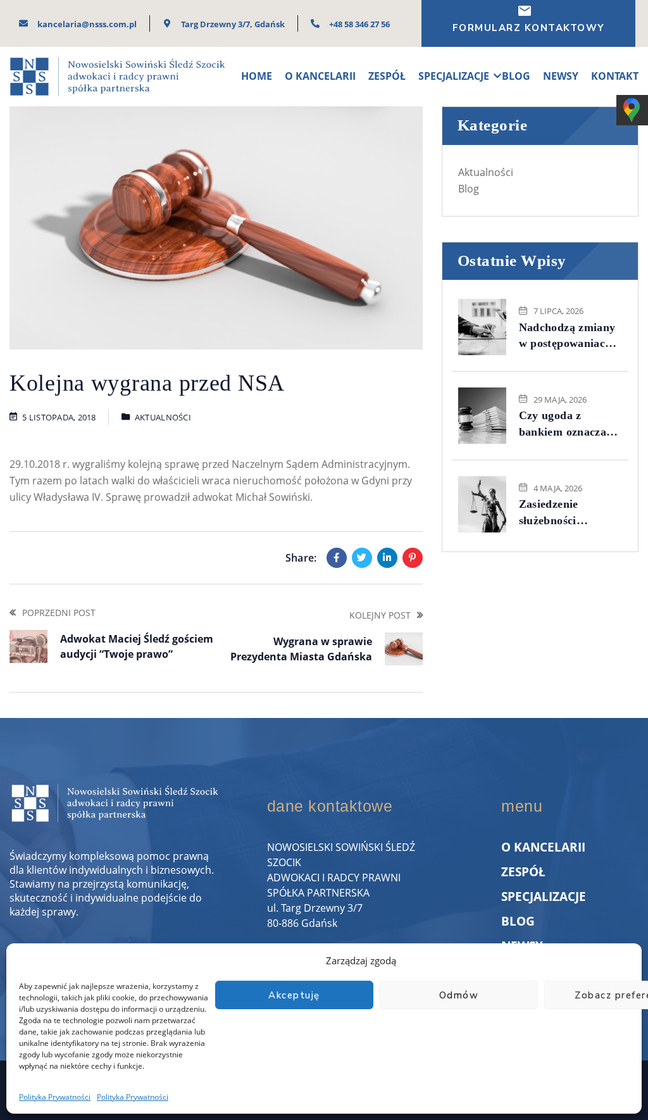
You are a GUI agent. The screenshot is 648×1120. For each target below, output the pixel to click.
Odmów (459, 995)
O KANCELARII (320, 76)
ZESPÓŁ (387, 76)
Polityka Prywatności (54, 1097)
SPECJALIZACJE (453, 76)
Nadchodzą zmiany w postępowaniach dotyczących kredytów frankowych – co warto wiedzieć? (567, 336)
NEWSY (560, 76)
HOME (256, 76)
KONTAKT (615, 76)
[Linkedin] (387, 558)
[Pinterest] (412, 558)
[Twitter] (362, 558)
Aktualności (163, 417)
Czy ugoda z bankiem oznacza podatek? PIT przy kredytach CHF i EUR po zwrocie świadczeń (567, 424)
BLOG (516, 76)
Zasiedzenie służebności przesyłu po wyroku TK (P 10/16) (569, 513)
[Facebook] (337, 558)
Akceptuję (294, 995)
